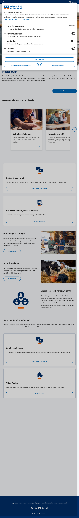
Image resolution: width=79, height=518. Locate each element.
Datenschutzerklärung (11, 19)
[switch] (73, 33)
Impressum (26, 19)
